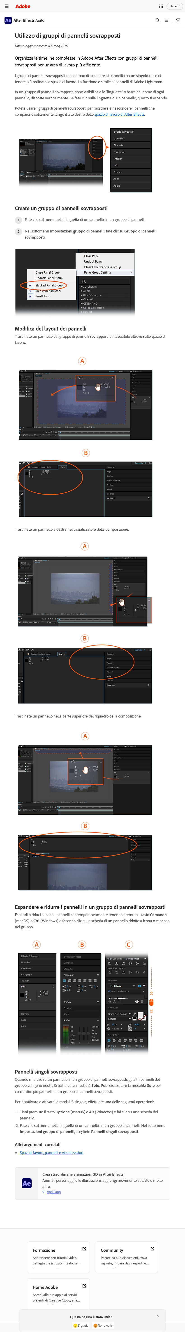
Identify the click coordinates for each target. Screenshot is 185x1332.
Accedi (175, 6)
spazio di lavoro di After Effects (119, 114)
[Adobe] (23, 6)
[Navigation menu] (7, 6)
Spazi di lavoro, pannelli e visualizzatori (51, 1152)
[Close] (157, 1315)
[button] (161, 6)
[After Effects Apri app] (178, 20)
